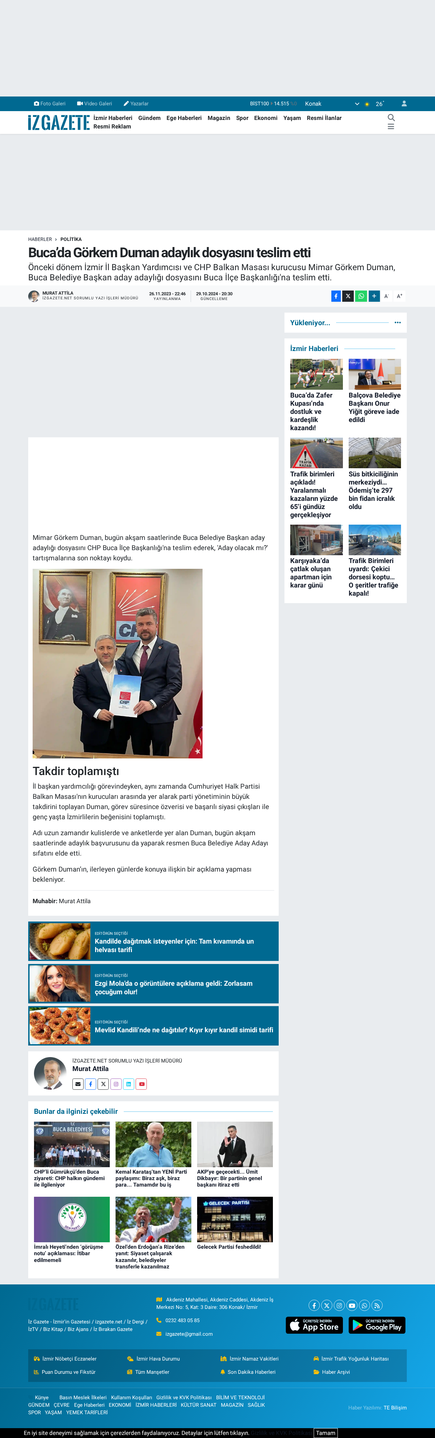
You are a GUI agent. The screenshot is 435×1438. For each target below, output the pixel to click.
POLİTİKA (71, 239)
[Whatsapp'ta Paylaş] (361, 296)
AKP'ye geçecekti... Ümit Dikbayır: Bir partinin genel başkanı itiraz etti (229, 1178)
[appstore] (314, 1325)
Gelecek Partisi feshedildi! (229, 1247)
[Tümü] (398, 322)
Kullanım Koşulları (131, 1398)
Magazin (219, 118)
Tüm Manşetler (152, 1372)
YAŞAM (53, 1412)
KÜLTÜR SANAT (198, 1405)
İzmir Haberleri (113, 118)
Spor (242, 118)
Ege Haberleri (184, 118)
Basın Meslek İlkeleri (83, 1398)
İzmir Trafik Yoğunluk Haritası (355, 1359)
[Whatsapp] (364, 1305)
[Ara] (391, 118)
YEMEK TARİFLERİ (87, 1412)
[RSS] (377, 1305)
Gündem (149, 118)
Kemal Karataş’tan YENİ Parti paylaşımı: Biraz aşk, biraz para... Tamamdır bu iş (151, 1178)
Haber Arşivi (336, 1372)
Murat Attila (90, 1069)
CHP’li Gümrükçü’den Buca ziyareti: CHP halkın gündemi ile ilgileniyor (69, 1178)
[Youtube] (141, 1084)
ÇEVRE (62, 1405)
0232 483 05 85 (182, 1320)
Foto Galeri (53, 104)
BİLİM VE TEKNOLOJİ (240, 1398)
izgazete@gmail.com (189, 1334)
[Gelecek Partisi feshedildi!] (235, 1219)
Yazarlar (139, 104)
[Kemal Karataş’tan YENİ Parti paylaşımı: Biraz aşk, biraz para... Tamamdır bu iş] (153, 1143)
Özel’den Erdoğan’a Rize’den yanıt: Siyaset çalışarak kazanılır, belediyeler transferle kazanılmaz (150, 1257)
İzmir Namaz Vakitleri (254, 1359)
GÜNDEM (39, 1405)
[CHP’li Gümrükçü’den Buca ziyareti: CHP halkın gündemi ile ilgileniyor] (72, 1143)
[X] (326, 1305)
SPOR (34, 1412)
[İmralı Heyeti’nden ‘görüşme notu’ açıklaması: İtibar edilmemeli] (72, 1219)
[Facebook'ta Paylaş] (336, 296)
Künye (42, 1398)
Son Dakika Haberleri (252, 1372)
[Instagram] (116, 1084)
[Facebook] (90, 1084)
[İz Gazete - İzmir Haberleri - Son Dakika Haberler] (59, 122)
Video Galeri (98, 104)
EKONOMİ (120, 1405)
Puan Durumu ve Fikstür (68, 1372)
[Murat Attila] (50, 1073)
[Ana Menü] (391, 126)
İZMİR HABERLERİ (156, 1405)
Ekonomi (266, 118)
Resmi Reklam (112, 126)
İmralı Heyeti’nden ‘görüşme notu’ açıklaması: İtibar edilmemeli (68, 1253)
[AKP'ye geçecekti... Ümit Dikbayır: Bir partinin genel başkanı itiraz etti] (235, 1143)
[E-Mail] (78, 1084)
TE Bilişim (395, 1408)
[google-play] (377, 1325)
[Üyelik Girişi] (401, 104)
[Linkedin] (128, 1084)
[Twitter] (103, 1084)
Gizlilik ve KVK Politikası (184, 1398)
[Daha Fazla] (374, 296)
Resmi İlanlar (324, 118)
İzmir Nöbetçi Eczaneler (69, 1359)
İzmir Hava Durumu (158, 1359)
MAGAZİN (232, 1405)
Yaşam (292, 118)
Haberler (40, 239)
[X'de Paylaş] (348, 296)
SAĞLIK (256, 1405)
